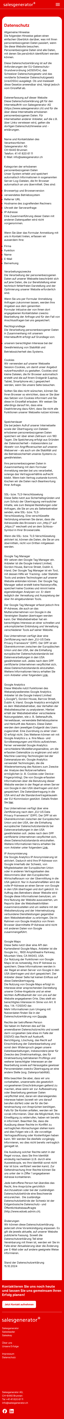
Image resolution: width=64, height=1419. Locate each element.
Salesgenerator (10, 1328)
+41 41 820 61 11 (14, 1399)
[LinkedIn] (11, 1411)
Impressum (8, 1353)
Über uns (7, 1342)
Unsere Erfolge (10, 1346)
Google (42, 1016)
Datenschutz (9, 1357)
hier (11, 802)
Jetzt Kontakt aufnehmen (19, 1304)
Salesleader (8, 1331)
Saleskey (7, 1335)
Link (45, 675)
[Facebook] (4, 1411)
